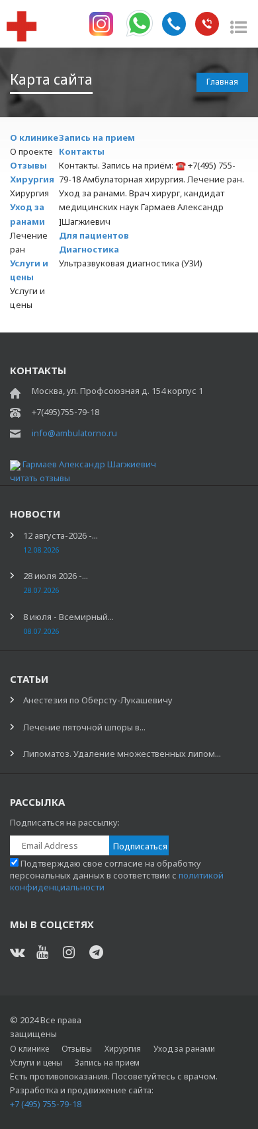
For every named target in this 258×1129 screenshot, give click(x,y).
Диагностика (89, 249)
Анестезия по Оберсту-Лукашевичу (98, 700)
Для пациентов (94, 235)
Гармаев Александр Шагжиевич (89, 464)
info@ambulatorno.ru (74, 433)
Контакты (82, 151)
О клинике (34, 137)
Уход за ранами (184, 1048)
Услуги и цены (36, 1062)
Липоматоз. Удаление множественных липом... (122, 753)
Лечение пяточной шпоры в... (84, 727)
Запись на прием (97, 137)
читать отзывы (40, 478)
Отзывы (28, 165)
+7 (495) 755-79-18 (45, 1104)
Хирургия (32, 179)
